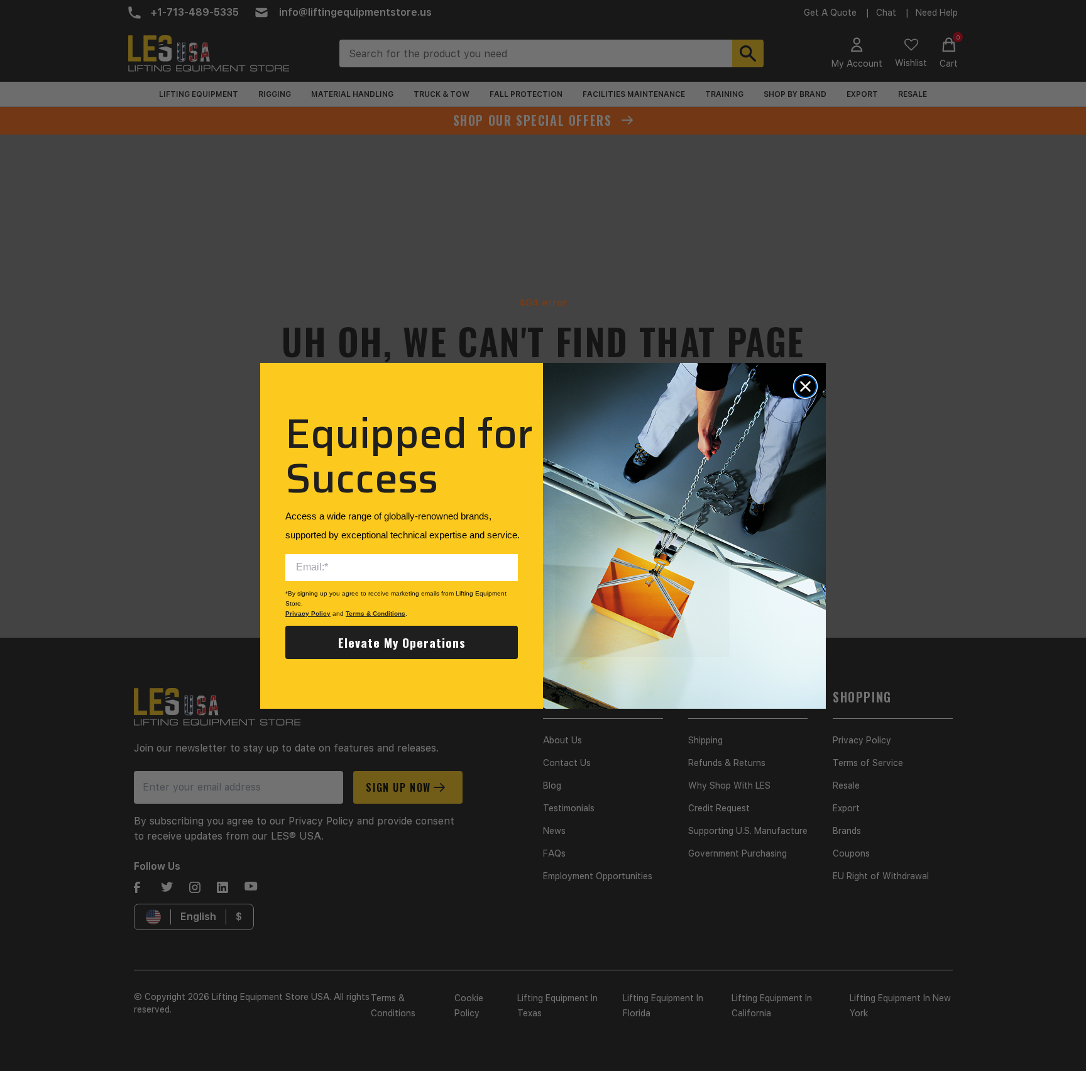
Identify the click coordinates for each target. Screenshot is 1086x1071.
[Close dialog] (805, 386)
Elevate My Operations (402, 642)
